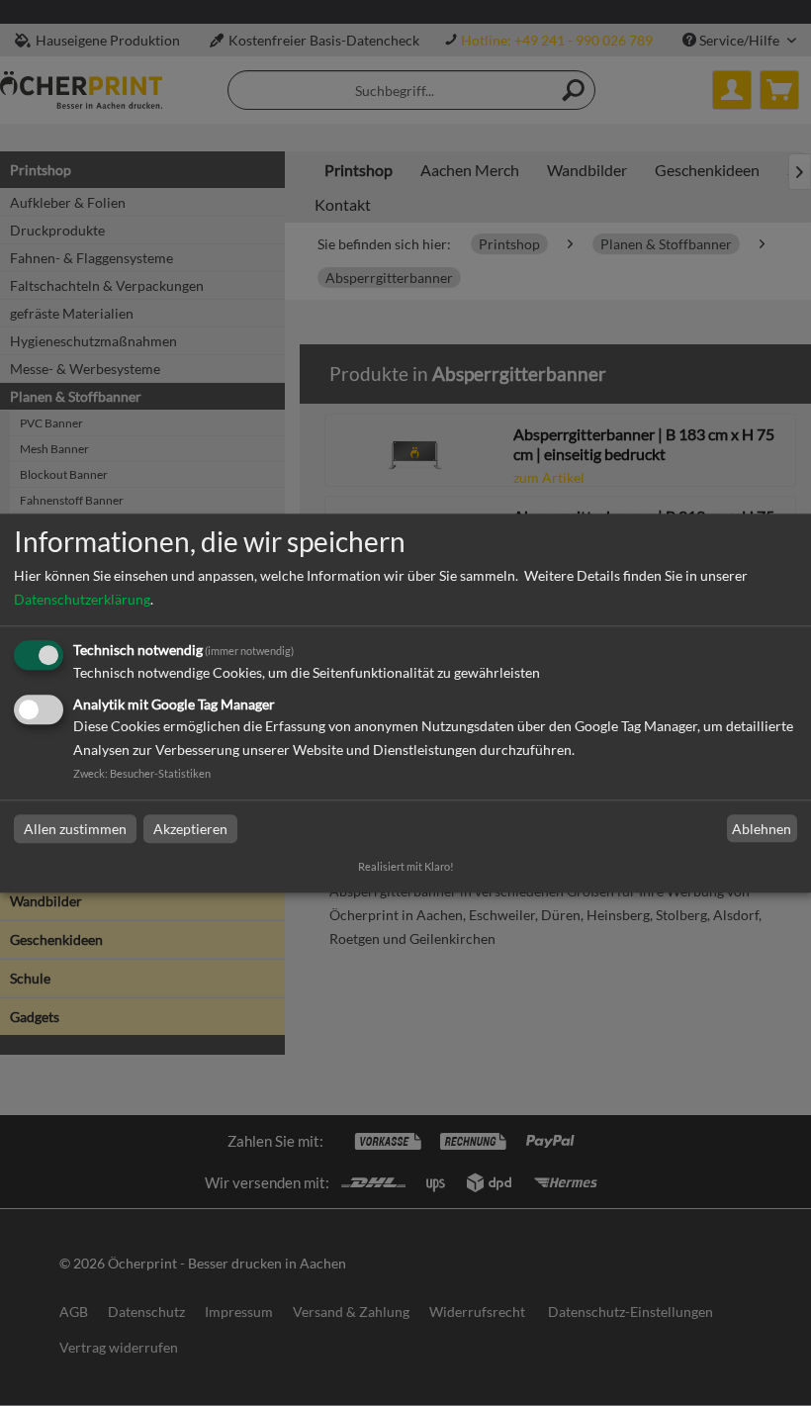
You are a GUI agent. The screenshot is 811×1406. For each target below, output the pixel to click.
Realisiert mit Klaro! (406, 866)
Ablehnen (761, 828)
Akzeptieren (190, 828)
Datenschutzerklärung (82, 600)
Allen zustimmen (75, 828)
